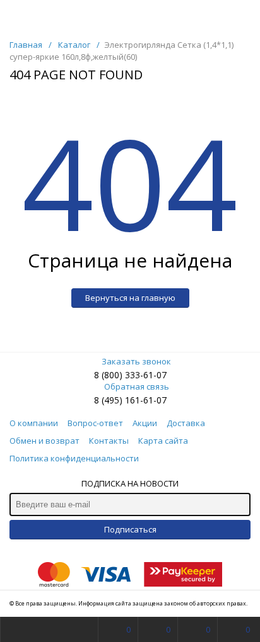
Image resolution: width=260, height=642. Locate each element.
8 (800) (109, 375)
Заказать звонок (136, 361)
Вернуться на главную (130, 297)
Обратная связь (136, 386)
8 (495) (109, 400)
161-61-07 (146, 400)
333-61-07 (146, 375)
